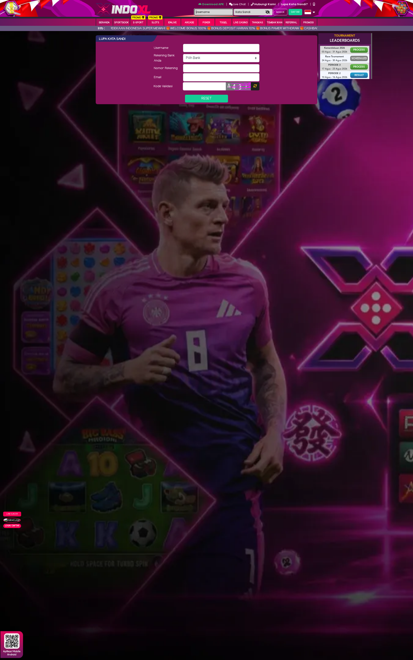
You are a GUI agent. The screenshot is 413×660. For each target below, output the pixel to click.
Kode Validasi (163, 86)
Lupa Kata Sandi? (294, 4)
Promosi (308, 22)
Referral (291, 22)
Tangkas (257, 22)
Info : (101, 28)
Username (161, 48)
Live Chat (239, 4)
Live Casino (241, 22)
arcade (189, 22)
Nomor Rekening (166, 68)
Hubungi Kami (265, 4)
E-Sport (138, 22)
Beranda (104, 22)
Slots (155, 22)
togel (223, 22)
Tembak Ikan (274, 22)
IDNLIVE (172, 22)
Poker (206, 22)
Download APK (213, 4)
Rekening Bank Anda (164, 58)
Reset (206, 98)
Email (157, 77)
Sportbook (121, 22)
